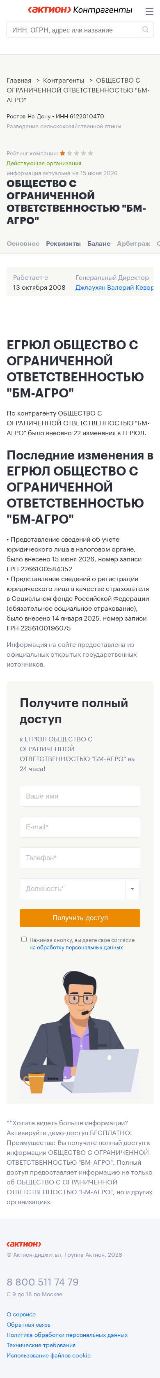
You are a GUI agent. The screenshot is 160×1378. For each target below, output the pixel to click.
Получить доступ (80, 918)
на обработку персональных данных (76, 946)
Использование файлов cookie (49, 1354)
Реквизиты (63, 243)
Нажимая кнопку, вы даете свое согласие (82, 942)
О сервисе (21, 1313)
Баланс (98, 243)
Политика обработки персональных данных (67, 1334)
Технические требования (41, 1344)
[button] (132, 888)
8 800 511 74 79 (43, 1280)
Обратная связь (28, 1323)
